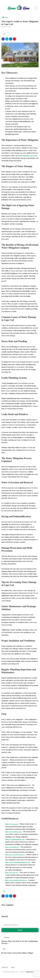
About (13, 967)
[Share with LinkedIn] (10, 39)
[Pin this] (14, 39)
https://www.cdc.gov (11, 872)
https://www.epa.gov (11, 824)
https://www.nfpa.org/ (12, 847)
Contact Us (4, 967)
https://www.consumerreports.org (16, 880)
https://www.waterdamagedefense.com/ (17, 862)
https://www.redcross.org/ (13, 831)
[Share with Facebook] (3, 39)
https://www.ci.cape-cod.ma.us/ (15, 854)
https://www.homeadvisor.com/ (15, 839)
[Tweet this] (7, 39)
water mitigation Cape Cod (27, 155)
